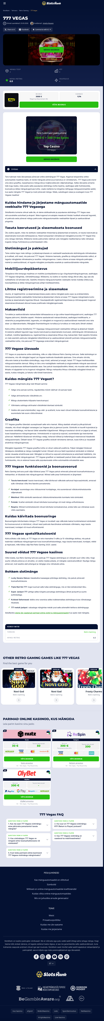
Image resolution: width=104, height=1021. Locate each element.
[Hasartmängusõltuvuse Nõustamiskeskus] (51, 988)
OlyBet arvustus (27, 801)
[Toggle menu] (4, 3)
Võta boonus (59, 104)
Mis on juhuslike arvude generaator (51, 898)
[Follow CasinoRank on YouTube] (54, 956)
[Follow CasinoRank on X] (48, 956)
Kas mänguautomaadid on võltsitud (51, 880)
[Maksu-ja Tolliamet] (24, 988)
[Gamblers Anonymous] (70, 998)
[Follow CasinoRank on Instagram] (42, 956)
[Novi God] (19, 686)
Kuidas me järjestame (51, 929)
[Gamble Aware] (40, 998)
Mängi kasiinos (51, 50)
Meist (51, 915)
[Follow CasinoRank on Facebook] (36, 956)
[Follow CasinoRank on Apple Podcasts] (66, 956)
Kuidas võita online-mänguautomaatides (51, 893)
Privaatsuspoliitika (51, 920)
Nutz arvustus (27, 763)
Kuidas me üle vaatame (51, 924)
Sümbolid (51, 884)
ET (50, 963)
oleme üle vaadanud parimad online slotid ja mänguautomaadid (42, 613)
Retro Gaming (90, 632)
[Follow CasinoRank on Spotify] (60, 956)
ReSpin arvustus (76, 763)
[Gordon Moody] (78, 988)
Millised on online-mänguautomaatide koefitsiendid (51, 889)
